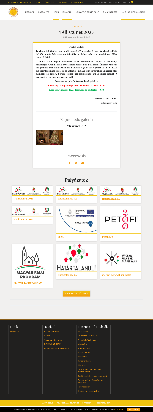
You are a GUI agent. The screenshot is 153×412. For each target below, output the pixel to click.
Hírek (56, 12)
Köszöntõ (43, 12)
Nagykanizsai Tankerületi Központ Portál (24, 2)
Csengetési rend (85, 348)
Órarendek (82, 365)
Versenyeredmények (53, 340)
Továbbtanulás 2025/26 (87, 336)
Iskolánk (67, 12)
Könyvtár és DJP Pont (87, 12)
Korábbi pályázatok (76, 293)
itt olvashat (118, 409)
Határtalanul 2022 (67, 275)
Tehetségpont (84, 387)
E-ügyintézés (63, 2)
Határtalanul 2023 (23, 219)
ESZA (61, 236)
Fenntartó (82, 357)
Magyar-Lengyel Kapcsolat (116, 275)
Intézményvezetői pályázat (89, 391)
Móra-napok (83, 332)
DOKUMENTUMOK (52, 344)
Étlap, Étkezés (84, 352)
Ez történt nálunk (51, 332)
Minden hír (14, 332)
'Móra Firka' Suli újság (87, 340)
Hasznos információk (133, 12)
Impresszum (87, 403)
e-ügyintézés (110, 12)
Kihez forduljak (84, 361)
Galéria (47, 336)
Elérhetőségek (77, 2)
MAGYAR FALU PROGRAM (28, 283)
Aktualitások (76, 27)
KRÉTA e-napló (49, 2)
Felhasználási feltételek (68, 403)
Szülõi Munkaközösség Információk (93, 376)
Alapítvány (82, 344)
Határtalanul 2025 (67, 198)
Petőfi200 (107, 236)
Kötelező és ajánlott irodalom (56, 348)
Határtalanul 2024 (112, 198)
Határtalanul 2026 (23, 198)
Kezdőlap (29, 12)
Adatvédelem (48, 403)
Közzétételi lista (103, 403)
